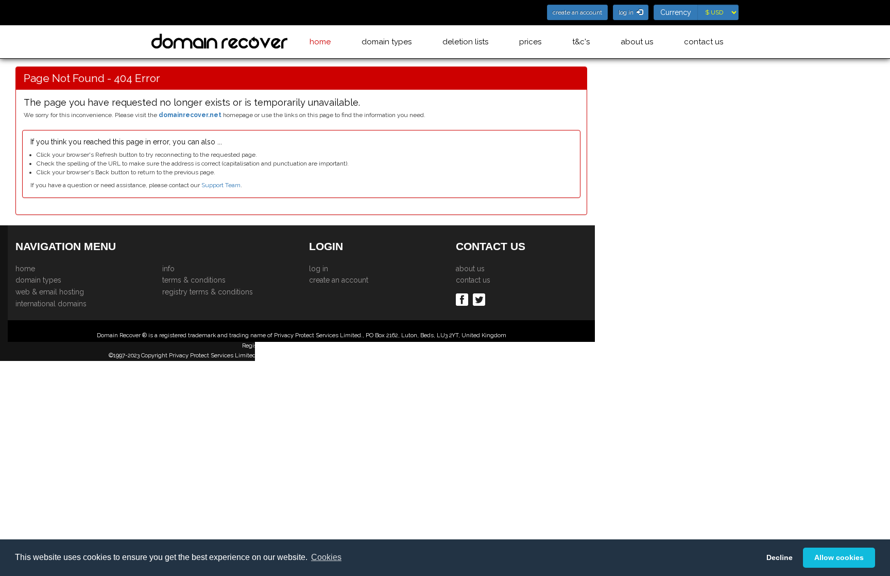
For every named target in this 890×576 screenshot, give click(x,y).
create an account (338, 280)
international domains (51, 304)
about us (637, 41)
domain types (387, 41)
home (320, 41)
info (168, 269)
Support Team (221, 185)
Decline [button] (779, 557)
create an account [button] (577, 12)
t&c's (581, 41)
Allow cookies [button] (839, 557)
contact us (703, 41)
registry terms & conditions (207, 292)
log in (318, 269)
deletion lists (465, 41)
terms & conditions (194, 280)
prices (530, 41)
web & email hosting (49, 292)
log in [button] (628, 12)
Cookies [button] (326, 557)
